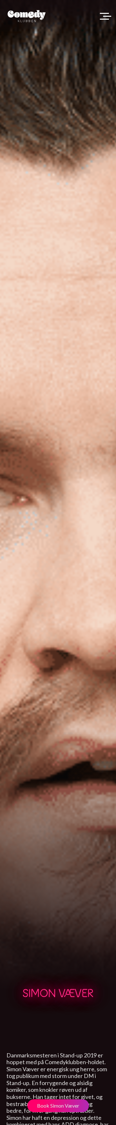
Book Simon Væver (58, 1105)
